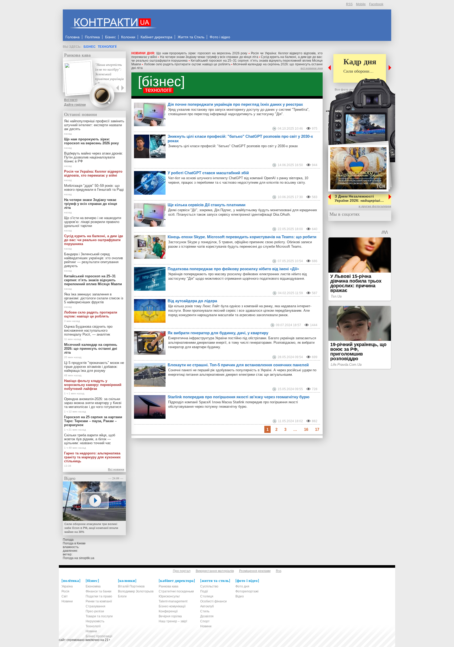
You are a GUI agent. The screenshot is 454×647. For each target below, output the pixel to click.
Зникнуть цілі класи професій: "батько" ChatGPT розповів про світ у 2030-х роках (240, 138)
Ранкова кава (77, 55)
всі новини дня (312, 68)
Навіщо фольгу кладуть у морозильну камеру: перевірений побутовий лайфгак (92, 385)
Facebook (376, 4)
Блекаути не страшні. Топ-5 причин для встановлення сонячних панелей (238, 365)
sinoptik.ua (86, 558)
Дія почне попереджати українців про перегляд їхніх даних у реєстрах (235, 104)
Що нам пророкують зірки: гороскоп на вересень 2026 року (201, 53)
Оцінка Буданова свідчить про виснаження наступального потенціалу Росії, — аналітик (88, 330)
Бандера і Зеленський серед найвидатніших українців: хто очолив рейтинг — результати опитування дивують (93, 260)
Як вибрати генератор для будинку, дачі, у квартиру (218, 333)
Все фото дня (344, 89)
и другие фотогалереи (375, 206)
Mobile (361, 4)
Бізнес (90, 47)
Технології (107, 47)
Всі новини (116, 469)
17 (317, 429)
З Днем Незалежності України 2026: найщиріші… (359, 198)
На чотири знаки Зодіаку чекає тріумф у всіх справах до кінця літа (209, 57)
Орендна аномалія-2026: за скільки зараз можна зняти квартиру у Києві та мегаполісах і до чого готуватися (92, 403)
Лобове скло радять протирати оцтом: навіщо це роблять (187, 64)
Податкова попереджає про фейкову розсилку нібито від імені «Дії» (233, 269)
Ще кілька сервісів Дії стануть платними (206, 205)
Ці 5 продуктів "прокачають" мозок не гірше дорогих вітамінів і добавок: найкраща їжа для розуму (94, 367)
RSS (349, 4)
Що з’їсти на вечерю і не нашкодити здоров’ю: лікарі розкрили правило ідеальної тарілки (92, 222)
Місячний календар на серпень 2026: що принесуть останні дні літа (90, 348)
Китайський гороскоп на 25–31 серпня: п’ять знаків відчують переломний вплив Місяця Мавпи (93, 280)
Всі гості (70, 100)
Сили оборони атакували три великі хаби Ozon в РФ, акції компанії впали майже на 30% (91, 527)
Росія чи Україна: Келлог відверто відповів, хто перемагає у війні (93, 173)
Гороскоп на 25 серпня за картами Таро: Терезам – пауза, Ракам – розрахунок (93, 421)
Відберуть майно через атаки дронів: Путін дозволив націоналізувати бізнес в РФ (93, 157)
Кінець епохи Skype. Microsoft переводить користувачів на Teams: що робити (242, 237)
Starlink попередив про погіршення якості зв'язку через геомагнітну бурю (238, 397)
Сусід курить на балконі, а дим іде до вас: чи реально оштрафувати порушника (93, 240)
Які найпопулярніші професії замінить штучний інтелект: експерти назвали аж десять (94, 125)
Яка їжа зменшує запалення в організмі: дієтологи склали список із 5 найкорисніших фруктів (93, 298)
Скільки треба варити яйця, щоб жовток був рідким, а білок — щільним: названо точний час (89, 439)
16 (306, 429)
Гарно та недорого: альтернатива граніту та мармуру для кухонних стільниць (92, 457)
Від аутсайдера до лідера (192, 301)
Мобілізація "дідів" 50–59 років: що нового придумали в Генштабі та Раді (94, 188)
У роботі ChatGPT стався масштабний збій (208, 173)
